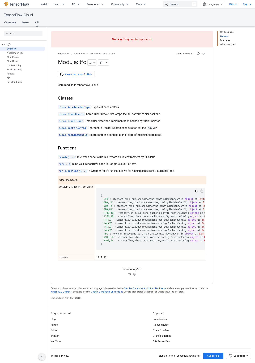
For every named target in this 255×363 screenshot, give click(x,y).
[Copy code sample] (202, 191)
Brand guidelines (162, 335)
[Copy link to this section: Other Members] (80, 180)
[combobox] (180, 4)
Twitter (55, 335)
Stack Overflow (161, 330)
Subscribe (213, 355)
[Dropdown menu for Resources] (104, 4)
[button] (22, 45)
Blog (53, 319)
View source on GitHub (78, 74)
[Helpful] (198, 53)
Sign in (247, 4)
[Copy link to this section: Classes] (76, 98)
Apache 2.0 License (60, 291)
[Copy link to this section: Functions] (79, 148)
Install (43, 4)
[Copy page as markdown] (101, 62)
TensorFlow (64, 53)
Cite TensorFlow (162, 341)
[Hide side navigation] (41, 356)
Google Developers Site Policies (107, 291)
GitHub (233, 4)
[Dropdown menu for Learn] (64, 4)
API (73, 4)
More (139, 4)
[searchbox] (23, 33)
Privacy (65, 355)
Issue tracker (160, 319)
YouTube (56, 341)
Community (118, 4)
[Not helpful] (203, 53)
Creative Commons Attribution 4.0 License (145, 288)
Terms (54, 355)
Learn (57, 4)
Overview (10, 22)
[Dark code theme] (196, 191)
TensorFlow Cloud (18, 15)
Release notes (161, 324)
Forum (54, 324)
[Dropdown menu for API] (79, 4)
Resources (93, 4)
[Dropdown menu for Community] (129, 4)
